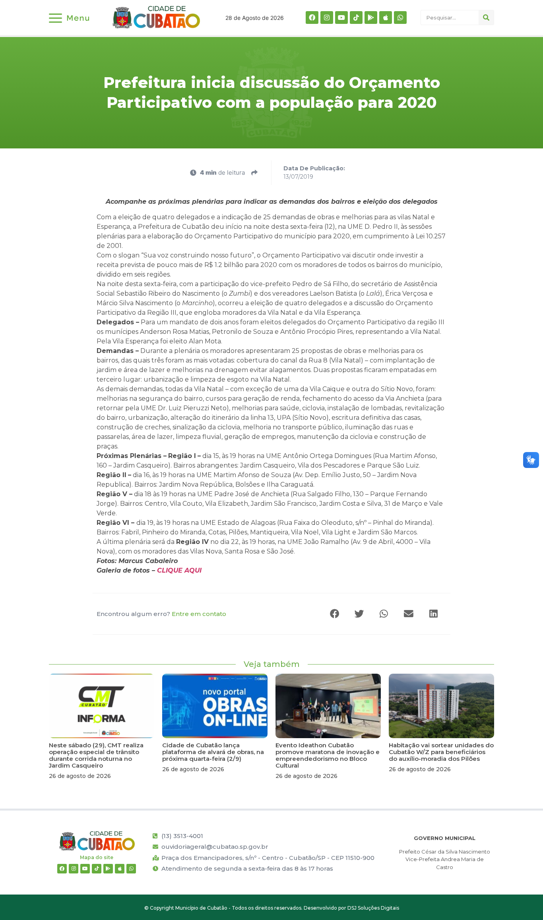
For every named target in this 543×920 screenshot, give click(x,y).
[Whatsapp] (400, 17)
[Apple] (385, 17)
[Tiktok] (356, 17)
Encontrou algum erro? (161, 614)
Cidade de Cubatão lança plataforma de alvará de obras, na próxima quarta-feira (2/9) (213, 751)
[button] (335, 613)
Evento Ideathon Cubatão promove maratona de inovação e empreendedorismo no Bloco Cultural (327, 755)
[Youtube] (341, 17)
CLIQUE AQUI (179, 570)
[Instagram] (326, 17)
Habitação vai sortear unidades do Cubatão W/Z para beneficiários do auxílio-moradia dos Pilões (441, 751)
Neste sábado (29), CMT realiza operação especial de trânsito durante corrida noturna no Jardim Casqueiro (96, 755)
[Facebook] (312, 17)
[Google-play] (371, 17)
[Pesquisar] (486, 17)
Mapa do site (96, 857)
